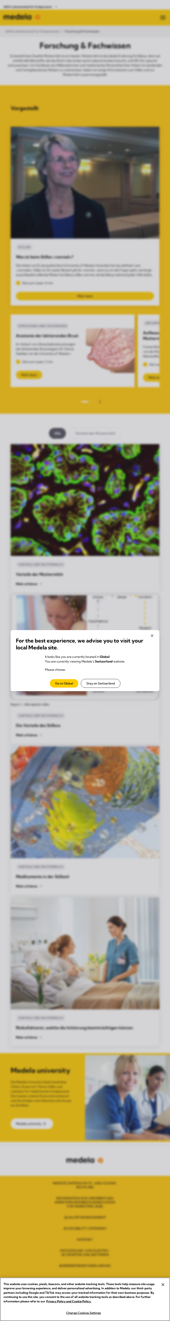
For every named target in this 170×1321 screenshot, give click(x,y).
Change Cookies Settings (83, 1313)
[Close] (163, 1284)
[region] (85, 1299)
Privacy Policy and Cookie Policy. (68, 1301)
